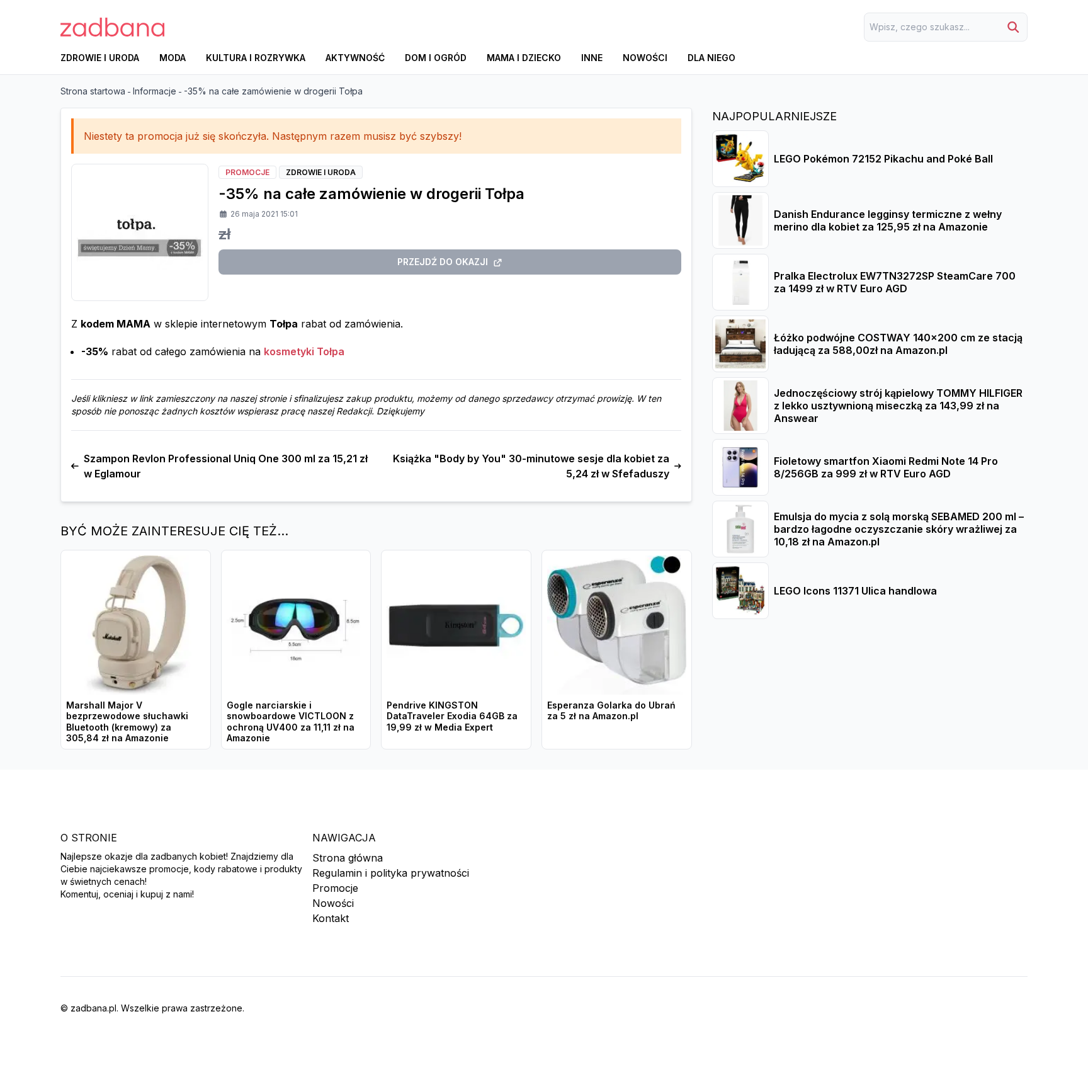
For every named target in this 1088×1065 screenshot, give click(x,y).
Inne (592, 57)
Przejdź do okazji (442, 261)
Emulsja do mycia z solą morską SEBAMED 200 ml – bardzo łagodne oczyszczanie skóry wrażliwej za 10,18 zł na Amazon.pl (899, 529)
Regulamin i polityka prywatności (390, 873)
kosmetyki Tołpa (304, 351)
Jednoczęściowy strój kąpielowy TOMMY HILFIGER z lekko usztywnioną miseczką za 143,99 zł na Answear (898, 405)
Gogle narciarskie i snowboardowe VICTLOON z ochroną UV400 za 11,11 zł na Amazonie (290, 722)
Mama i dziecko (524, 57)
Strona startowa (92, 91)
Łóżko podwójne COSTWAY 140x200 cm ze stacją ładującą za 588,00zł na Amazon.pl (898, 343)
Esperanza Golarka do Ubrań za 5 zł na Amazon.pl (611, 711)
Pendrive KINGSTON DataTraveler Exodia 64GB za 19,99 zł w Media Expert (452, 716)
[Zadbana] (112, 27)
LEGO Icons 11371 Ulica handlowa (855, 590)
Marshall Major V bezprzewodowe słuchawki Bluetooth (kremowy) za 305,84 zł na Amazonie (127, 722)
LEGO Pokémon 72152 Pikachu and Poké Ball (883, 158)
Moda (172, 57)
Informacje (154, 91)
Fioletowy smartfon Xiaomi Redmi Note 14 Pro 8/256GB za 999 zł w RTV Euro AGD (886, 467)
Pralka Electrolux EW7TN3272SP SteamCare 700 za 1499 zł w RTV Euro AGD (895, 282)
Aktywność (355, 57)
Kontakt (330, 918)
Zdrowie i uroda (99, 57)
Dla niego (711, 57)
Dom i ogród (436, 57)
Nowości (645, 57)
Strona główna (347, 857)
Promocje (335, 888)
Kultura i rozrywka (255, 57)
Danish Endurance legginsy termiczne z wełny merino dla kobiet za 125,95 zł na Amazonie (888, 220)
